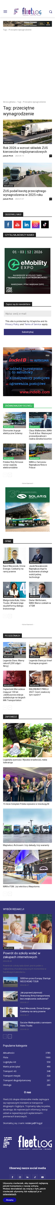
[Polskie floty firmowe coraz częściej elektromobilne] (14, 452)
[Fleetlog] (27, 12)
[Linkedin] (27, 1177)
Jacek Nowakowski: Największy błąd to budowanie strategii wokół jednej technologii (38, 571)
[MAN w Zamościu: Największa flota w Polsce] (40, 452)
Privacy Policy (12, 324)
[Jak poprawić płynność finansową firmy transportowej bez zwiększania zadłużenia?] (10, 996)
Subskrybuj (27, 332)
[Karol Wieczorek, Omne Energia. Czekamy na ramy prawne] (14, 556)
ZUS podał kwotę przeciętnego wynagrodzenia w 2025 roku (24, 193)
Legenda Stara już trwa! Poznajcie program (40, 662)
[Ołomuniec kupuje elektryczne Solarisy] (14, 420)
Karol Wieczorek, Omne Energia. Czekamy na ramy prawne (14, 569)
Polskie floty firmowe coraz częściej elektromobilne (13, 465)
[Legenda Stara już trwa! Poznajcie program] (40, 650)
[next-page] (10, 475)
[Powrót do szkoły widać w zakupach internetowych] (27, 931)
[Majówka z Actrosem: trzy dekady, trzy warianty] (27, 826)
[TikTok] (35, 1177)
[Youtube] (43, 1177)
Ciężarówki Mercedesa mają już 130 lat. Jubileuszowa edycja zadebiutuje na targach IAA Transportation (14, 695)
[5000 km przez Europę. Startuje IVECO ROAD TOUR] (10, 982)
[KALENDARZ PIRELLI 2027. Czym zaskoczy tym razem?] (40, 679)
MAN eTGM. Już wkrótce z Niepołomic (21, 886)
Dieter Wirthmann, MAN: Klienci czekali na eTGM (40, 603)
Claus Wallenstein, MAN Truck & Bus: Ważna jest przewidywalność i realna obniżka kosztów (40, 434)
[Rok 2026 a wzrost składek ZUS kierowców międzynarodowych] (27, 132)
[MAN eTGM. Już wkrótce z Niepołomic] (27, 867)
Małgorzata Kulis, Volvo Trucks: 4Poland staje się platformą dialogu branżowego (14, 604)
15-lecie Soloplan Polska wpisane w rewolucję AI (26, 804)
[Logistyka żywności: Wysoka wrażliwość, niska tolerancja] (27, 740)
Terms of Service (32, 324)
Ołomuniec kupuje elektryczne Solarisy (12, 432)
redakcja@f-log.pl (33, 1123)
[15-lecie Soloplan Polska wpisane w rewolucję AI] (27, 784)
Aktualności (8, 143)
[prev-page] (5, 475)
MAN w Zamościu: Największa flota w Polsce (38, 465)
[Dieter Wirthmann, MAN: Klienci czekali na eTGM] (40, 590)
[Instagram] (20, 1177)
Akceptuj (9, 1200)
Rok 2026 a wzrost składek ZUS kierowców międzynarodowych (25, 150)
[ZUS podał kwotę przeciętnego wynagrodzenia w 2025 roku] (27, 175)
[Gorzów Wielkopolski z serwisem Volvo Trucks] (10, 1026)
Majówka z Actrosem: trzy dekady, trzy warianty (26, 845)
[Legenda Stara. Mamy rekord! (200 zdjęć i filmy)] (14, 650)
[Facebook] (12, 1177)
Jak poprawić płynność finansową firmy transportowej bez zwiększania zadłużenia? (35, 995)
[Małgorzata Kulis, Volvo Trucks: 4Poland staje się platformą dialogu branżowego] (14, 590)
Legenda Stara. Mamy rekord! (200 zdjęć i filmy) (13, 663)
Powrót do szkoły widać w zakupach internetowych (21, 955)
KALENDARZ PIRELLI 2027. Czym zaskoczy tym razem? (39, 692)
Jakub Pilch (8, 156)
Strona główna (9, 102)
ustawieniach (9, 1194)
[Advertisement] (27, 60)
